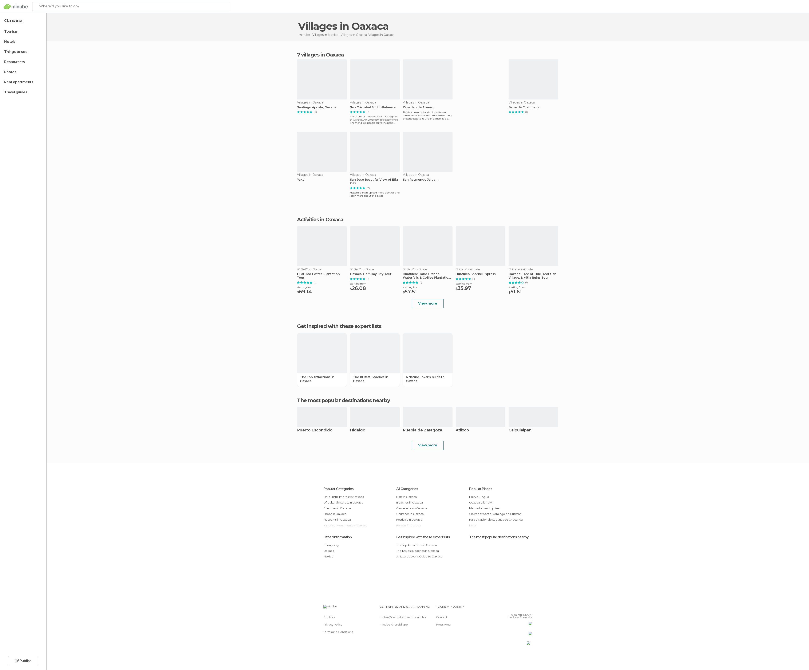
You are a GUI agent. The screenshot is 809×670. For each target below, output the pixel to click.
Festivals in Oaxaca (409, 519)
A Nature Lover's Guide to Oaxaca (425, 379)
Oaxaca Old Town (481, 502)
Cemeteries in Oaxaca (411, 508)
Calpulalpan (520, 430)
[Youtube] (529, 608)
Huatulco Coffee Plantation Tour (318, 275)
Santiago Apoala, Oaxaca (316, 107)
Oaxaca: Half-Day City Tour (370, 274)
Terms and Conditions (338, 632)
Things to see (15, 52)
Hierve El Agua (479, 496)
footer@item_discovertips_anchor (403, 617)
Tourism (11, 32)
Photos (10, 72)
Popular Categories (338, 489)
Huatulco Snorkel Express (476, 274)
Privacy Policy (332, 624)
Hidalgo (357, 430)
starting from (305, 287)
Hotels (10, 42)
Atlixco (462, 430)
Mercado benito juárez (485, 508)
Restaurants (14, 62)
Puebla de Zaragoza (422, 430)
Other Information (337, 537)
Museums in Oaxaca (337, 519)
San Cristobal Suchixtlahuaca (373, 107)
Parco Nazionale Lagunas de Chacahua (496, 519)
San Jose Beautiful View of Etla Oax (374, 181)
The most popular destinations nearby (343, 400)
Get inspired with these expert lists (423, 537)
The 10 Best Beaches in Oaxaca (370, 379)
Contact (441, 617)
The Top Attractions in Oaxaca (317, 379)
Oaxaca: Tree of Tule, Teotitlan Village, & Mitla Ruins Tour (532, 275)
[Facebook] (508, 608)
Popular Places (480, 489)
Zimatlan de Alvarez (418, 107)
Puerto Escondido (314, 430)
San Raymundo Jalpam (420, 179)
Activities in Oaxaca (320, 219)
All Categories (407, 489)
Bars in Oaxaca (406, 496)
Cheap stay (331, 545)
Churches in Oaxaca (337, 508)
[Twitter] (515, 608)
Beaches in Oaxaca (409, 502)
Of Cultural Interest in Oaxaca (343, 502)
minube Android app (394, 624)
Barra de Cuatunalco (524, 107)
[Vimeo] (522, 608)
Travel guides (15, 92)
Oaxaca (328, 550)
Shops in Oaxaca (334, 514)
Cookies (329, 617)
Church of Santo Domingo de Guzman (495, 514)
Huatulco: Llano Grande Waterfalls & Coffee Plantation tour (426, 275)
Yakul (301, 179)
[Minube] (16, 6)
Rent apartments (18, 82)
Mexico (328, 556)
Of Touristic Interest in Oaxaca (343, 496)
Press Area (443, 624)
